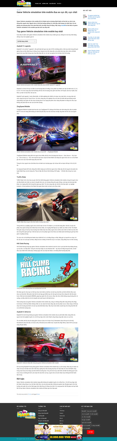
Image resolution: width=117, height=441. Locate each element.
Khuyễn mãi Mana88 (43, 421)
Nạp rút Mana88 (42, 418)
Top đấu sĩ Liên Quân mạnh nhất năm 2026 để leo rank (93, 38)
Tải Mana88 (41, 416)
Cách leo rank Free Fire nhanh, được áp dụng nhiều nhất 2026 (94, 45)
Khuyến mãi (52, 3)
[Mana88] (25, 3)
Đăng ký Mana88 (42, 410)
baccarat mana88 (91, 411)
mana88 (63, 25)
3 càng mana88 (95, 425)
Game (38, 394)
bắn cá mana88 (86, 428)
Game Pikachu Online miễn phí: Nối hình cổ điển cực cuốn (93, 52)
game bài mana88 (86, 422)
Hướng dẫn (45, 3)
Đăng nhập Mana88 (43, 413)
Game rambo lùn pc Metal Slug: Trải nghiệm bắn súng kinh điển (94, 31)
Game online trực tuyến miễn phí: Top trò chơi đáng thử (94, 23)
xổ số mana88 (85, 414)
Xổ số (61, 418)
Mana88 (84, 411)
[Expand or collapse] (35, 41)
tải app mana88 (86, 419)
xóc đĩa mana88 (86, 417)
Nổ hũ (61, 423)
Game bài (62, 416)
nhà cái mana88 (86, 425)
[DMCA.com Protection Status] (43, 423)
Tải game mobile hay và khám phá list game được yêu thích (94, 17)
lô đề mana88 (94, 414)
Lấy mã (91, 432)
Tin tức (59, 3)
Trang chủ (38, 3)
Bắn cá (61, 421)
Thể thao (62, 410)
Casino (61, 413)
